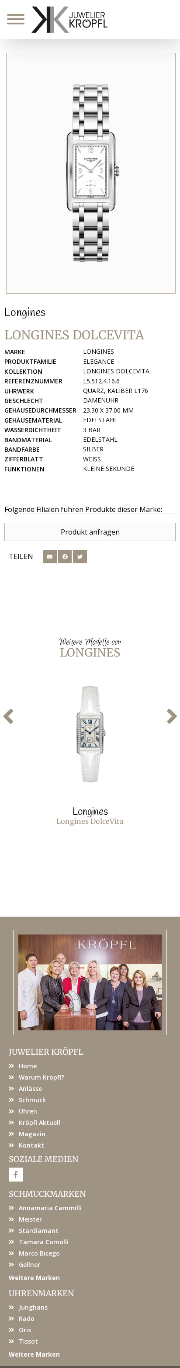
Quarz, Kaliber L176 (115, 390)
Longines (24, 312)
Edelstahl (100, 420)
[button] (50, 557)
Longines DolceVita (116, 371)
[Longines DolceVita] (91, 173)
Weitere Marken (34, 1277)
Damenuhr (100, 400)
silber (93, 449)
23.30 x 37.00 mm (108, 410)
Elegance (98, 361)
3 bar (91, 430)
